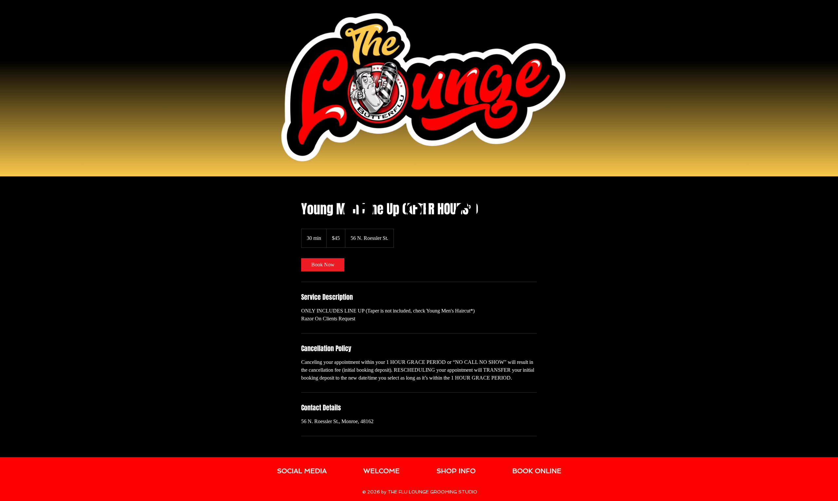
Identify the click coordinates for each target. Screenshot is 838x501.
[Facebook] (358, 209)
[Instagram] (414, 209)
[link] (322, 264)
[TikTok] (469, 209)
